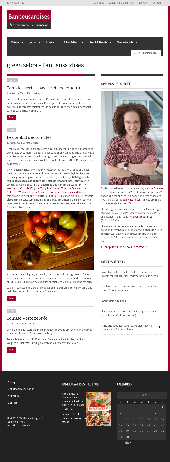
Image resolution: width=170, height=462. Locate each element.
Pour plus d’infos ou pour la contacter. (125, 247)
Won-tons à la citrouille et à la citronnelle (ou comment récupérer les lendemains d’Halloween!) (130, 274)
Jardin (30, 43)
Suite (11, 117)
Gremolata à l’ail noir (114, 300)
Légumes (12, 80)
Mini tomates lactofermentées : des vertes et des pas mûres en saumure (129, 288)
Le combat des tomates (29, 137)
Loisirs (48, 43)
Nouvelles (143, 2)
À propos (99, 2)
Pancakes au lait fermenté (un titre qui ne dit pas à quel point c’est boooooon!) (129, 313)
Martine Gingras (35, 93)
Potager (11, 130)
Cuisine (13, 43)
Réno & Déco (69, 43)
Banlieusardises (131, 199)
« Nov (127, 442)
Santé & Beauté (96, 43)
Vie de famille (123, 43)
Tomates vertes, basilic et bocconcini (43, 87)
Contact (157, 2)
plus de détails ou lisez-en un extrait (74, 418)
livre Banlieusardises (140, 216)
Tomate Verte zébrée (27, 318)
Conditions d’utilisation (121, 2)
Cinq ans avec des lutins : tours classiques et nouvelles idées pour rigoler (127, 327)
